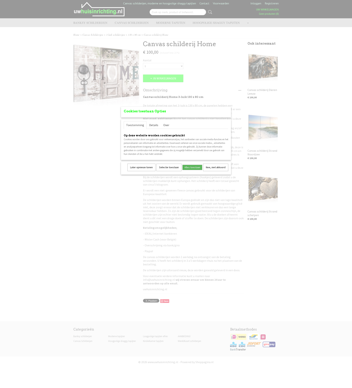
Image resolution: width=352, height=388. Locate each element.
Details (153, 125)
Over (166, 125)
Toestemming (135, 125)
